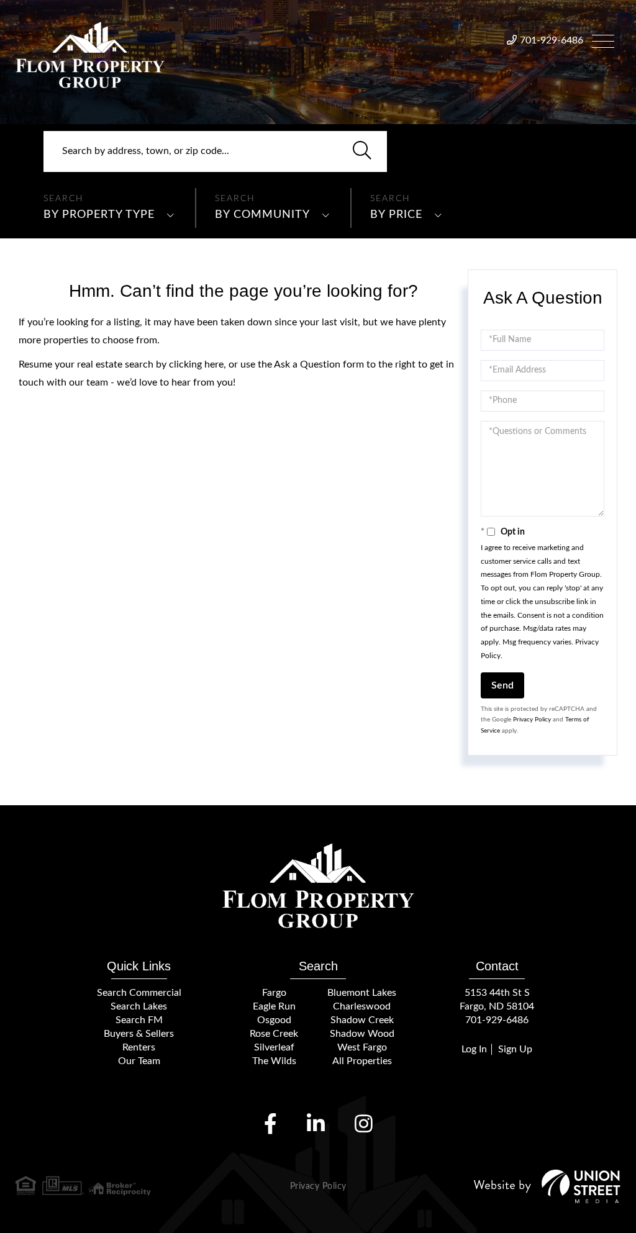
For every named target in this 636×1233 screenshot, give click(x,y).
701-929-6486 (551, 40)
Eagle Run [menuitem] (274, 1006)
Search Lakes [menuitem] (139, 1006)
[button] (362, 151)
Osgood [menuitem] (274, 1020)
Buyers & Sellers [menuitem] (139, 1034)
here (214, 364)
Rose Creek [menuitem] (274, 1034)
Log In (474, 1049)
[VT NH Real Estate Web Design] (547, 1186)
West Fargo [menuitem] (362, 1047)
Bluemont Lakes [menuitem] (361, 993)
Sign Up (515, 1049)
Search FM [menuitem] (139, 1020)
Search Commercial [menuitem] (139, 993)
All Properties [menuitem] (362, 1061)
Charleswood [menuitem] (362, 1006)
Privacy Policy (532, 719)
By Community (262, 214)
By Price (396, 214)
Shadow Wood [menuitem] (362, 1034)
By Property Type (99, 214)
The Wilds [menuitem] (274, 1061)
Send (502, 685)
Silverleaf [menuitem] (274, 1047)
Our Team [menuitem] (139, 1061)
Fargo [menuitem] (274, 993)
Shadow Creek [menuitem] (362, 1020)
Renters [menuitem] (138, 1047)
